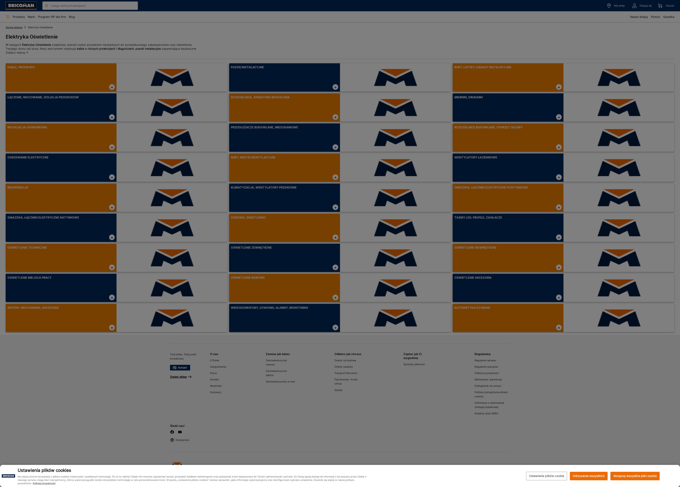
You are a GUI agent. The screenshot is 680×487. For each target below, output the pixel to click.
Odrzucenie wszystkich (588, 476)
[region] (340, 476)
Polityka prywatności (44, 483)
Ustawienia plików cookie (546, 476)
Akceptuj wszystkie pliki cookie (635, 476)
